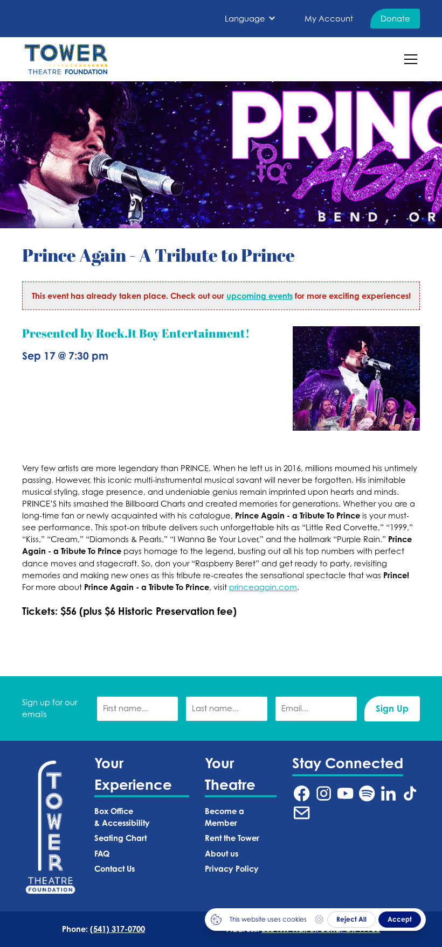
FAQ (101, 853)
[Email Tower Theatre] (301, 812)
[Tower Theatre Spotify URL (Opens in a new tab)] (366, 793)
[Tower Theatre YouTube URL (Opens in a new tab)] (345, 793)
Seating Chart (120, 838)
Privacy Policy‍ (232, 868)
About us (221, 853)
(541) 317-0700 (117, 929)
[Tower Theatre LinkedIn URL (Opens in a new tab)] (388, 793)
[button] (250, 19)
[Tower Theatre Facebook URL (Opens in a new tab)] (301, 793)
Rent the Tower (232, 838)
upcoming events (259, 295)
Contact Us (114, 868)
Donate (395, 18)
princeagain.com (263, 587)
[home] (66, 59)
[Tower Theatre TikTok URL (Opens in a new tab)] (409, 793)
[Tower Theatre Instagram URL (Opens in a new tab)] (323, 793)
